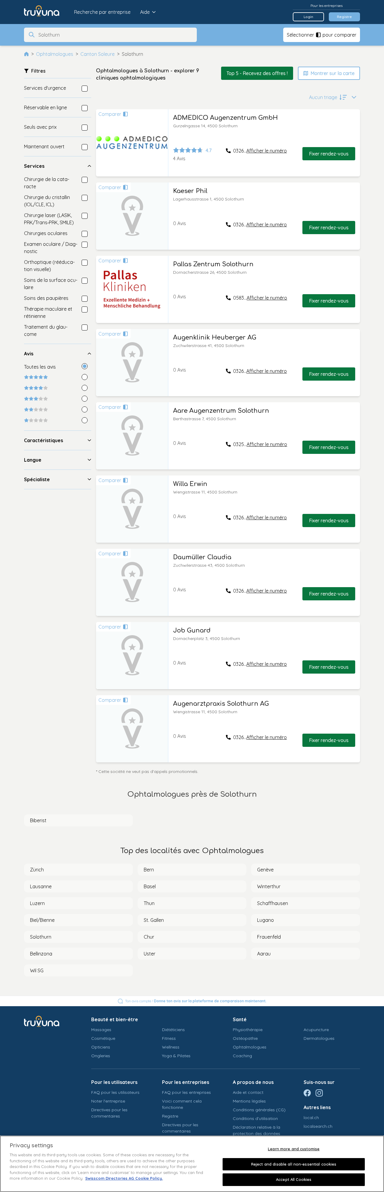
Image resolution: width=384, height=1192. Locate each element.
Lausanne (41, 886)
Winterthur (268, 886)
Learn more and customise (294, 1148)
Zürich (37, 870)
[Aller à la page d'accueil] (46, 12)
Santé (240, 1019)
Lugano (265, 920)
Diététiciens (173, 1029)
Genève (265, 870)
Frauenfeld (269, 937)
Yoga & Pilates (176, 1055)
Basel (150, 886)
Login (308, 16)
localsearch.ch (318, 1126)
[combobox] (116, 35)
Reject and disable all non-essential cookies (294, 1164)
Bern (149, 870)
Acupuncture (316, 1029)
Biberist (38, 820)
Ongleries (100, 1055)
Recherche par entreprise (102, 12)
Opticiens (100, 1047)
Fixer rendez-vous (329, 154)
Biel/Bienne (42, 920)
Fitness (169, 1038)
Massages (101, 1029)
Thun (149, 903)
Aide (145, 12)
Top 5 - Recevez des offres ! (257, 73)
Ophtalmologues (54, 54)
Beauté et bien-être (114, 1019)
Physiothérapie (247, 1029)
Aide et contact (248, 1092)
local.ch (311, 1117)
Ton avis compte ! (195, 1001)
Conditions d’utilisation (255, 1118)
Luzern (37, 903)
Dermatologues (319, 1038)
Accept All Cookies (293, 1179)
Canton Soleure (97, 54)
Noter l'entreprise (108, 1101)
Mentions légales (249, 1101)
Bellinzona (41, 954)
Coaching (242, 1055)
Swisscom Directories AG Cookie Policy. (124, 1178)
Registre (344, 16)
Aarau (264, 954)
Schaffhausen (272, 903)
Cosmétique (103, 1038)
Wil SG (37, 970)
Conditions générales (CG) (259, 1109)
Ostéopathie (245, 1038)
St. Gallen (154, 920)
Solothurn (40, 937)
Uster (149, 954)
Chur (149, 937)
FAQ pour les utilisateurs (115, 1092)
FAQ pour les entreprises (186, 1092)
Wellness (170, 1047)
